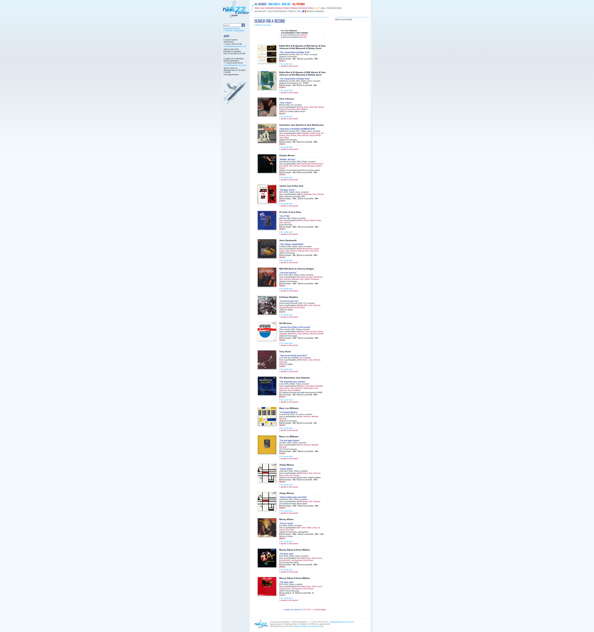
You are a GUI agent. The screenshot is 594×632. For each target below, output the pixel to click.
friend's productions (302, 8)
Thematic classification (234, 31)
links (317, 8)
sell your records (331, 8)
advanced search (232, 28)
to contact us (314, 626)
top (322, 626)
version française (315, 11)
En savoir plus (287, 64)
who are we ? (260, 11)
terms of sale (294, 11)
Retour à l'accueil (263, 25)
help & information (277, 11)
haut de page (320, 609)
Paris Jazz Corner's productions (271, 8)
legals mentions (301, 626)
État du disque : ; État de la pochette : (298, 59)
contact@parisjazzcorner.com (235, 46)
